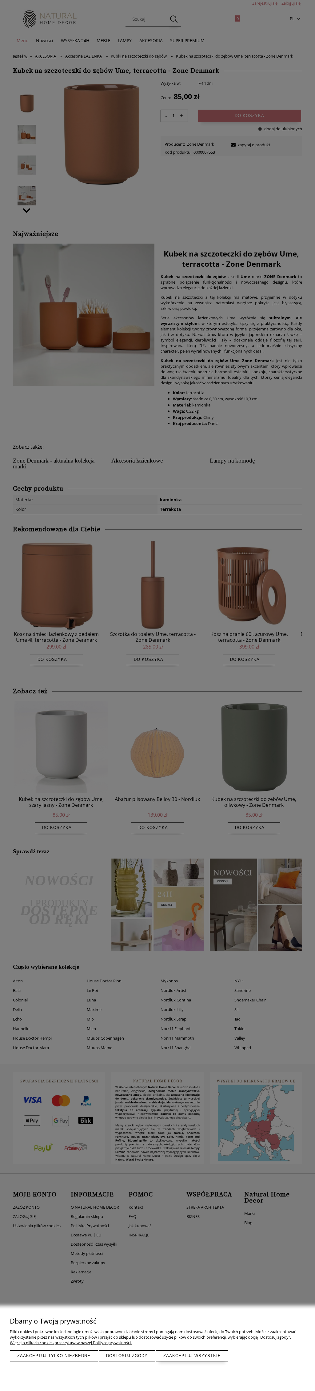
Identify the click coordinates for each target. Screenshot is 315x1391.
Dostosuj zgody (127, 1355)
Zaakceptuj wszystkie (192, 1355)
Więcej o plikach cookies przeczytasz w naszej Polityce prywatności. (71, 1342)
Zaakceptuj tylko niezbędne (53, 1355)
